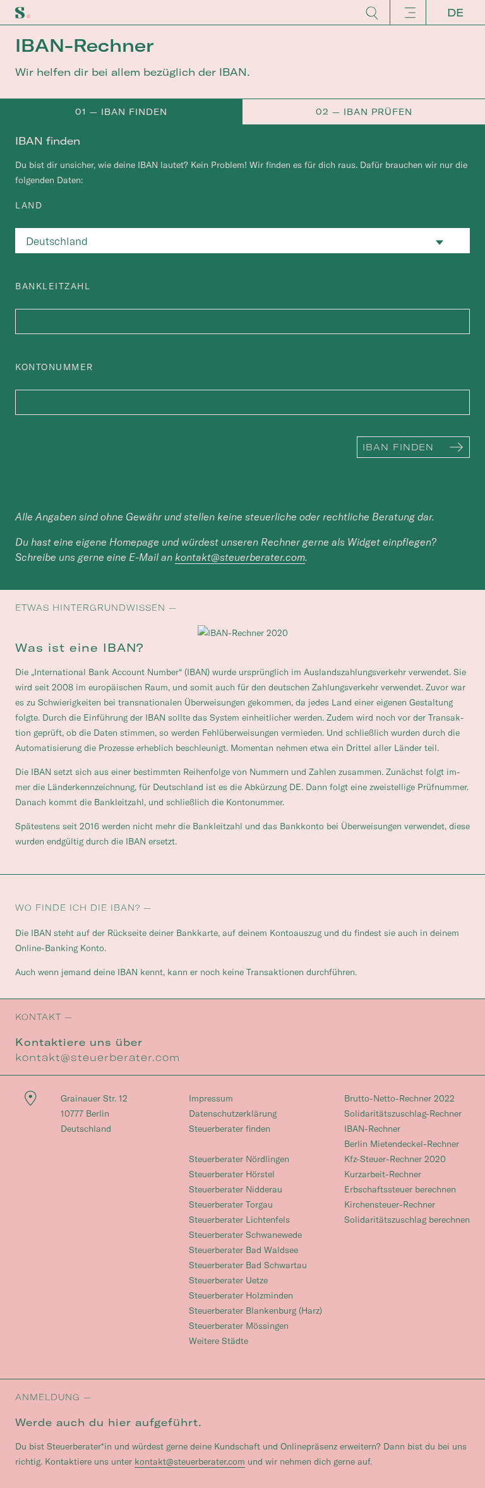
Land (28, 205)
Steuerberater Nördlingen (239, 1159)
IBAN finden (398, 447)
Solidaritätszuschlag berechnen (407, 1219)
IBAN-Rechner (372, 1128)
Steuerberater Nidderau (235, 1189)
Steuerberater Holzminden (241, 1295)
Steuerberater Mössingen (239, 1325)
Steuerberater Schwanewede (245, 1234)
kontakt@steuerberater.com (240, 557)
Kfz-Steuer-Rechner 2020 (395, 1159)
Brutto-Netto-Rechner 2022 (399, 1098)
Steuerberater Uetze (228, 1280)
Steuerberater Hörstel (232, 1174)
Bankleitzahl (52, 286)
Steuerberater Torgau (231, 1204)
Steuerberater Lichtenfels (239, 1219)
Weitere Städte (218, 1341)
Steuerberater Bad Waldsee (243, 1250)
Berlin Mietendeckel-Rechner (401, 1143)
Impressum (211, 1098)
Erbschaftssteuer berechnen (400, 1189)
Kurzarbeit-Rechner (382, 1174)
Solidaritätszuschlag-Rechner (403, 1113)
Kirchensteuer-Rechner (389, 1204)
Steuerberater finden (229, 1128)
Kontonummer (54, 367)
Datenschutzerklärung (233, 1113)
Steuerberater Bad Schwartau (248, 1265)
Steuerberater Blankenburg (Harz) (255, 1310)
